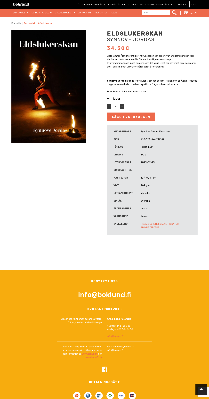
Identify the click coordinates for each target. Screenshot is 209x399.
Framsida (16, 23)
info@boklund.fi (104, 295)
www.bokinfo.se (93, 357)
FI (195, 4)
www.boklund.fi (90, 353)
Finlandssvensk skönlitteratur (160, 224)
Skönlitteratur (45, 23)
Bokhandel (29, 23)
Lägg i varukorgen (131, 117)
